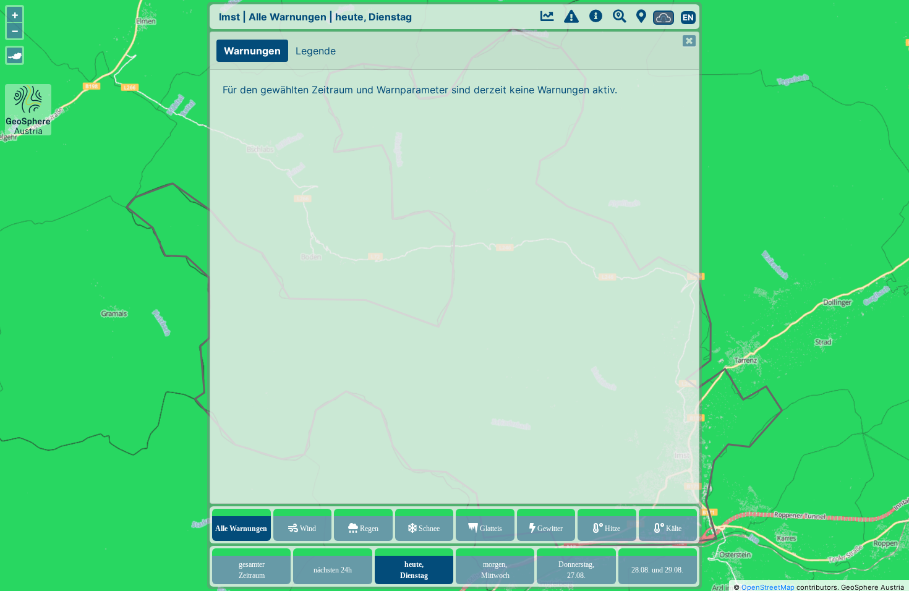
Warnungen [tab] (252, 51)
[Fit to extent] (14, 55)
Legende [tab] (316, 51)
